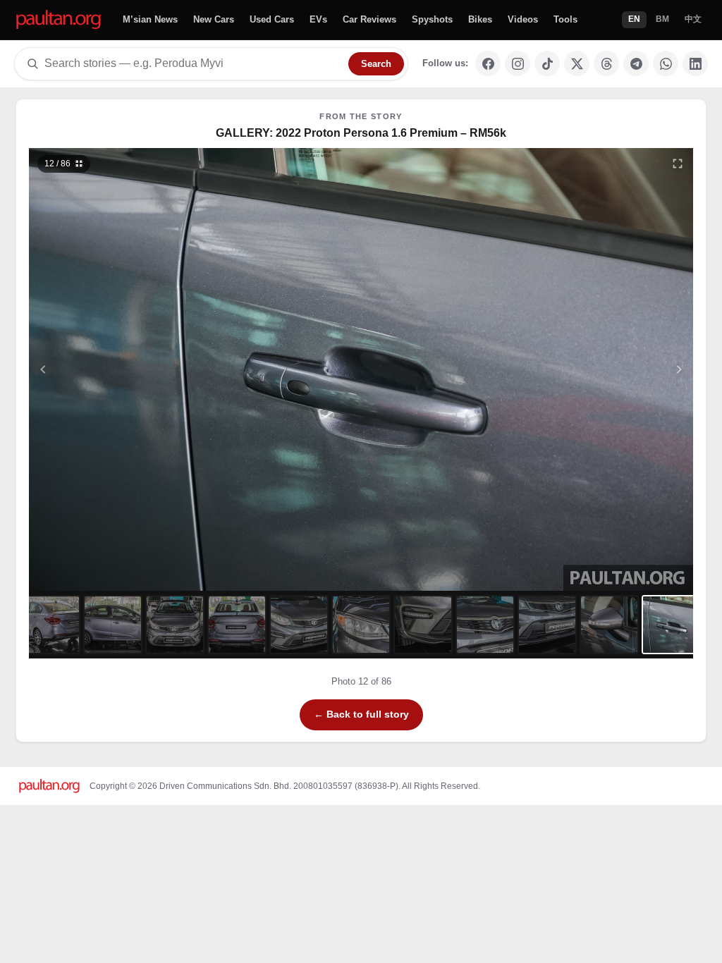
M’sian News (150, 19)
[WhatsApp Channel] (665, 63)
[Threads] (606, 63)
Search (376, 64)
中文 (693, 19)
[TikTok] (547, 63)
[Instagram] (517, 63)
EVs (318, 19)
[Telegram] (636, 63)
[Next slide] (610, 369)
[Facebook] (488, 63)
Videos (523, 19)
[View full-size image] (677, 163)
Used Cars (272, 19)
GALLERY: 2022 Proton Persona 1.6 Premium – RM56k (361, 133)
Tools (565, 19)
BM (662, 19)
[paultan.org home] (58, 20)
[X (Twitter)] (576, 63)
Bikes (480, 19)
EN (634, 19)
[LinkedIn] (695, 63)
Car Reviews (369, 19)
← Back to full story (361, 714)
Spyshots (432, 19)
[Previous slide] (112, 369)
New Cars (213, 19)
